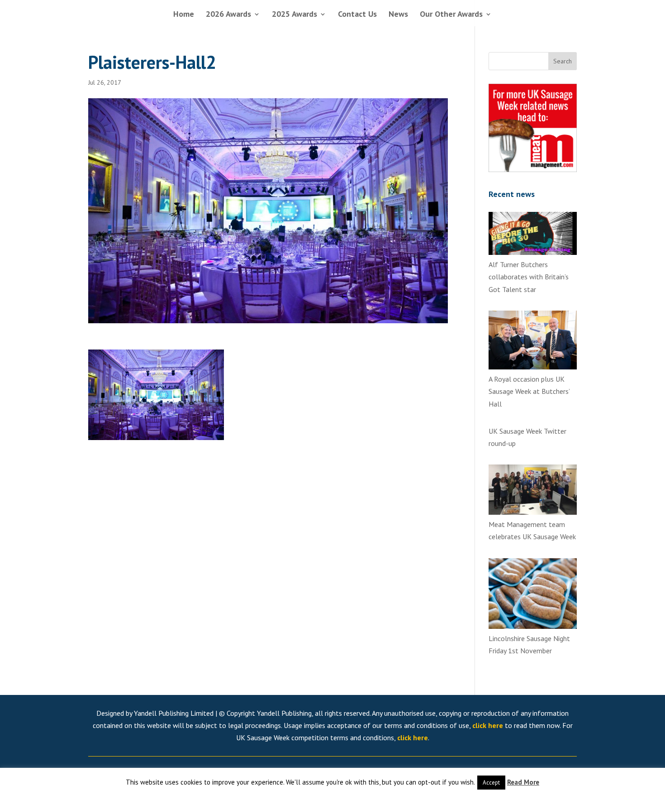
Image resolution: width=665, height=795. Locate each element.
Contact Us (357, 15)
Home (183, 15)
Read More (523, 782)
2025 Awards (294, 15)
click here (487, 725)
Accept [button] (491, 782)
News (398, 15)
